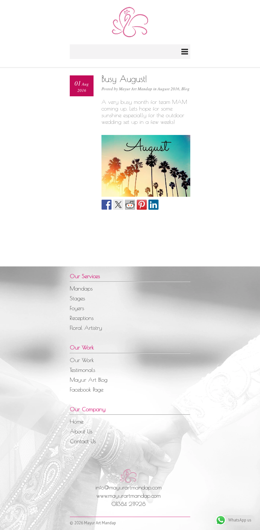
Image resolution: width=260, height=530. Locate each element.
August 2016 (168, 89)
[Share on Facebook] (106, 205)
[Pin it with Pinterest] (142, 205)
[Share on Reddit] (130, 205)
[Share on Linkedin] (153, 205)
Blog (185, 89)
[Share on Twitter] (118, 205)
